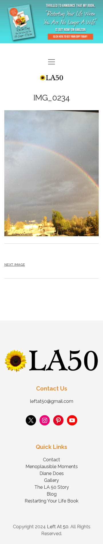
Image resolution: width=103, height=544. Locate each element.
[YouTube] (72, 420)
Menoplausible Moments (51, 466)
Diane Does (51, 473)
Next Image (14, 265)
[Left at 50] (51, 78)
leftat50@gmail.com (51, 401)
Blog (52, 494)
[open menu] (51, 62)
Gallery (51, 480)
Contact (51, 459)
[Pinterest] (58, 420)
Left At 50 (57, 526)
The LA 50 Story (51, 487)
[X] (31, 420)
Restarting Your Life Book (51, 501)
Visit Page (51, 21)
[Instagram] (44, 420)
